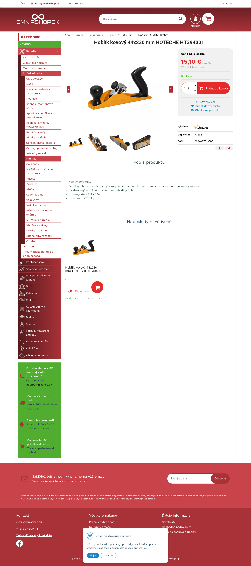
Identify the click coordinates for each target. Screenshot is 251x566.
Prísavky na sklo (36, 153)
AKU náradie (31, 57)
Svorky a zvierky (36, 230)
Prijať (93, 555)
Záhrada (31, 293)
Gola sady (32, 164)
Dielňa (30, 317)
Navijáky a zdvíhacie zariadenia (39, 171)
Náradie (79, 35)
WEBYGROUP (172, 559)
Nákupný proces (100, 527)
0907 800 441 (76, 3)
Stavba (30, 324)
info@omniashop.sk (47, 3)
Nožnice (31, 98)
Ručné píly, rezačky (39, 235)
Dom (29, 286)
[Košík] (209, 19)
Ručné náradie (96, 35)
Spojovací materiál (38, 269)
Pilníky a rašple (36, 137)
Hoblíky (112, 35)
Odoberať (220, 478)
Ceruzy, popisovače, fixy (42, 148)
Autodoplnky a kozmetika (35, 308)
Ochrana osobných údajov (179, 532)
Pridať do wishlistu (207, 106)
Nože (29, 84)
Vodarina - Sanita (37, 341)
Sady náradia (34, 194)
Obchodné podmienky (176, 527)
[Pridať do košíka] (97, 287)
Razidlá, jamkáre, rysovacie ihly (37, 124)
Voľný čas (32, 348)
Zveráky (31, 184)
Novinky (25, 44)
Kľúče (30, 189)
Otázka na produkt (207, 110)
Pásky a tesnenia (37, 355)
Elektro (30, 300)
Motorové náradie (34, 68)
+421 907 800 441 (27, 528)
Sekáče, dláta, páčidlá (40, 142)
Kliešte (30, 178)
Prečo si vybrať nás (101, 522)
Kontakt (227, 3)
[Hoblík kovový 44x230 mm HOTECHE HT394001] (120, 89)
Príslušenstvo (35, 262)
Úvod (23, 3)
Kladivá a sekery (37, 225)
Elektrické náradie (35, 62)
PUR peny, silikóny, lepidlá (38, 277)
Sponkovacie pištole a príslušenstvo (40, 115)
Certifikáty (168, 522)
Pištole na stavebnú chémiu (39, 212)
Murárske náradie (38, 220)
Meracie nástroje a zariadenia (38, 91)
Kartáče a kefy (35, 132)
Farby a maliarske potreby (38, 332)
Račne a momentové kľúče (39, 106)
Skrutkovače (34, 78)
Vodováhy (32, 199)
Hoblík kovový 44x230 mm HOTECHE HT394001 (83, 269)
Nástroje (28, 246)
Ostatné (31, 241)
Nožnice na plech (37, 205)
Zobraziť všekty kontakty (34, 535)
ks (189, 88)
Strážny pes (207, 101)
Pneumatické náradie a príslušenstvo (38, 253)
